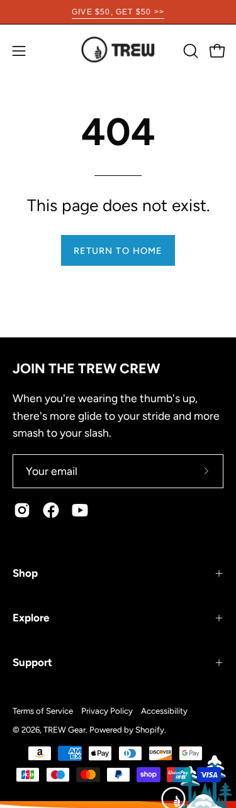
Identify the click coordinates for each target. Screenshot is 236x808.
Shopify (149, 729)
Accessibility (164, 711)
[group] (118, 12)
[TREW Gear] (118, 50)
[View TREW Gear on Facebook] (51, 510)
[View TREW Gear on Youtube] (79, 510)
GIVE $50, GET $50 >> (118, 12)
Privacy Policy (107, 711)
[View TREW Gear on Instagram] (22, 510)
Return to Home (118, 250)
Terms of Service (43, 711)
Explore (31, 617)
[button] (189, 51)
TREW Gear (64, 729)
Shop (25, 573)
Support (32, 662)
